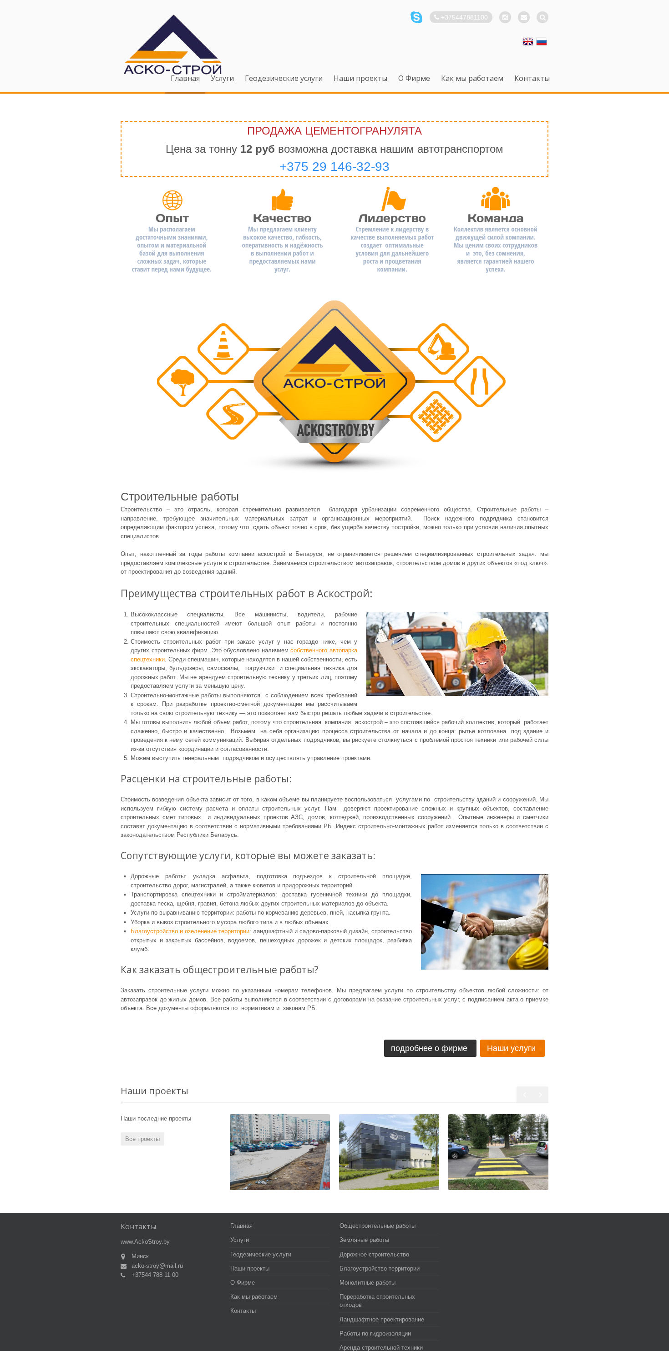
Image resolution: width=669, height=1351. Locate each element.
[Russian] (541, 41)
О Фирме (414, 79)
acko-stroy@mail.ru (157, 1265)
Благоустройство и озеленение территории (190, 931)
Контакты (532, 79)
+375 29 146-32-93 (334, 167)
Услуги (222, 79)
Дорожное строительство (374, 1254)
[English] (527, 41)
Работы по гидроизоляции (375, 1333)
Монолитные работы (367, 1282)
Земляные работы (364, 1239)
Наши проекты (360, 79)
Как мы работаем (472, 79)
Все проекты (142, 1139)
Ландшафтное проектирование (382, 1319)
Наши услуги (511, 1048)
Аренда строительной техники (381, 1347)
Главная (185, 79)
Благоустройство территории (380, 1268)
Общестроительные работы (378, 1225)
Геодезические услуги (284, 79)
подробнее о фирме (429, 1048)
